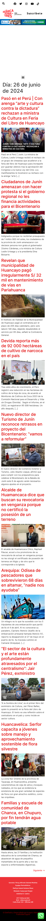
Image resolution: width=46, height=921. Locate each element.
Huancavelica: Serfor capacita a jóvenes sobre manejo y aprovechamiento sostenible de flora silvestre (21, 736)
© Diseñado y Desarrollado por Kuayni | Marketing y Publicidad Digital (23, 913)
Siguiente (39, 870)
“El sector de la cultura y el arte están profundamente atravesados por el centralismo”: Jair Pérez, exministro (23, 661)
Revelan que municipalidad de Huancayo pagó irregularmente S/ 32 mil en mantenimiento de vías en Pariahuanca (22, 275)
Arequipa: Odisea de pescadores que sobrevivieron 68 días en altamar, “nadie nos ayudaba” (22, 580)
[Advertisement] (23, 51)
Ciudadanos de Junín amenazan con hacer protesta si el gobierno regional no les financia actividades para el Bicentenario (23, 194)
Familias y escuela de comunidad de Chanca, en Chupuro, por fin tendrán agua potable (22, 812)
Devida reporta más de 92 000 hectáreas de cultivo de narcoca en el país (22, 348)
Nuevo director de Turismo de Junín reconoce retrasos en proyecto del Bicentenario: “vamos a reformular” (21, 426)
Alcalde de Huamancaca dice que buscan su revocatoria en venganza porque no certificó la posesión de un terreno (22, 504)
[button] (23, 77)
